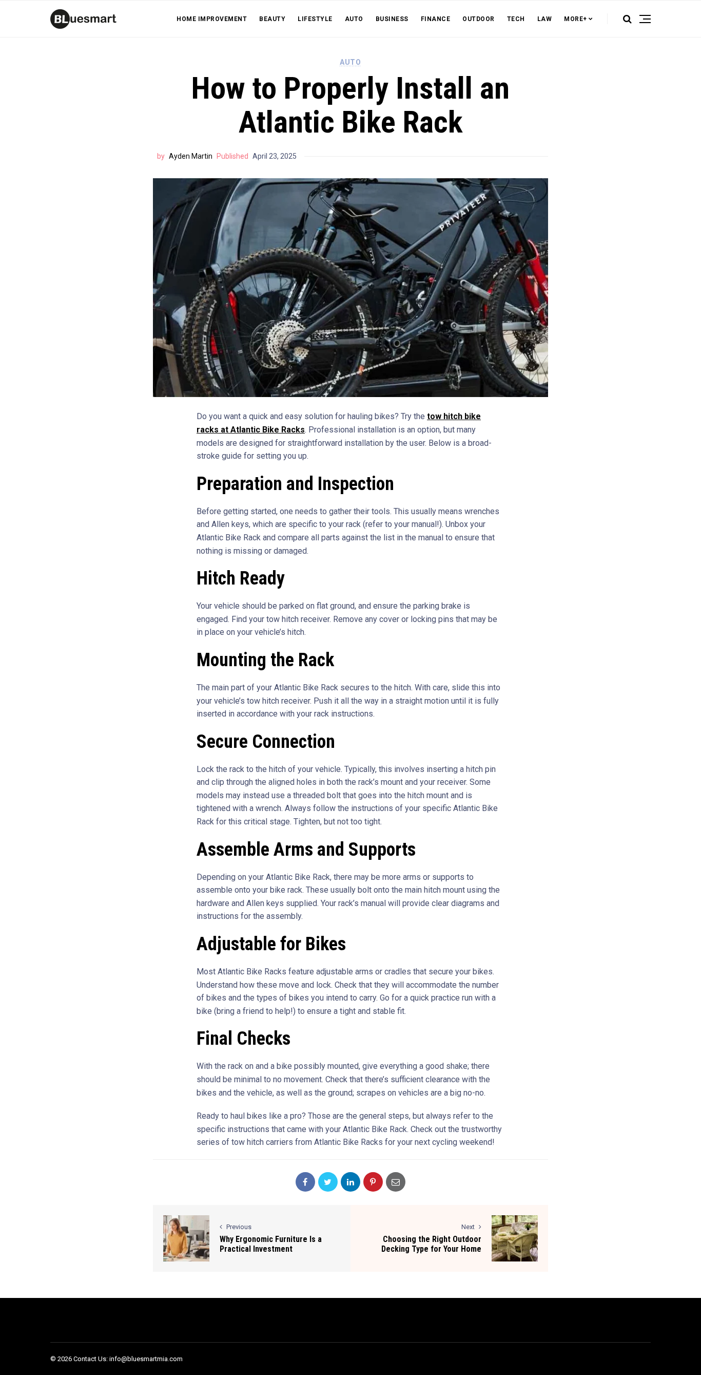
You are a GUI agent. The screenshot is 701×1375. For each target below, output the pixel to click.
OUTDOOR (478, 19)
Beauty (272, 19)
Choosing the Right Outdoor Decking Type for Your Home (431, 1244)
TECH (516, 19)
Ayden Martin (190, 156)
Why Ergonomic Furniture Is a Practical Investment (271, 1244)
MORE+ (575, 19)
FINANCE (436, 19)
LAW (544, 19)
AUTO (354, 19)
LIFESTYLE (315, 19)
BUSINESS (392, 19)
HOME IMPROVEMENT (212, 19)
